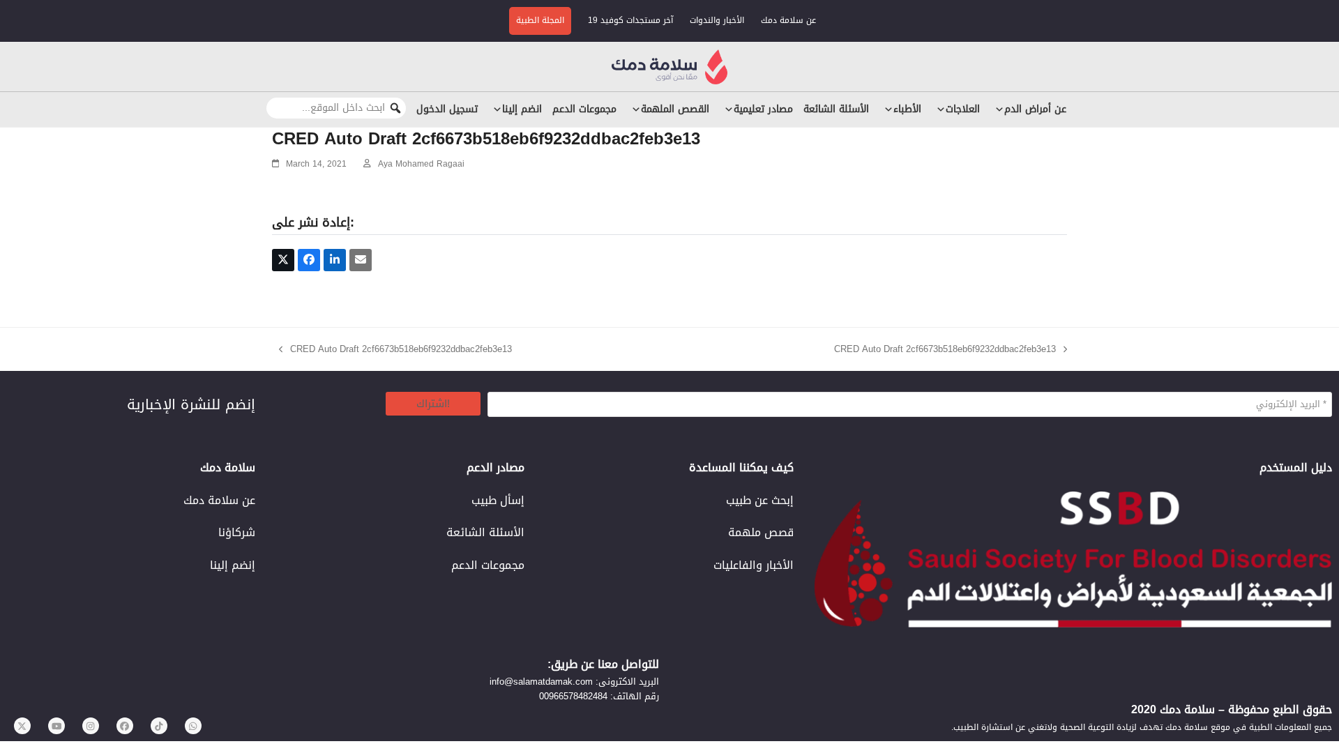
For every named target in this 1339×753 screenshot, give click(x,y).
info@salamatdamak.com (541, 681)
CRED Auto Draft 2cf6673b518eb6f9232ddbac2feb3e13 (395, 349)
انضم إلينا (522, 109)
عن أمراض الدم (1035, 109)
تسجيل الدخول (447, 109)
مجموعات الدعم (584, 109)
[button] (283, 260)
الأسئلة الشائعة (836, 109)
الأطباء (907, 109)
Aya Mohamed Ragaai (421, 164)
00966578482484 (573, 696)
